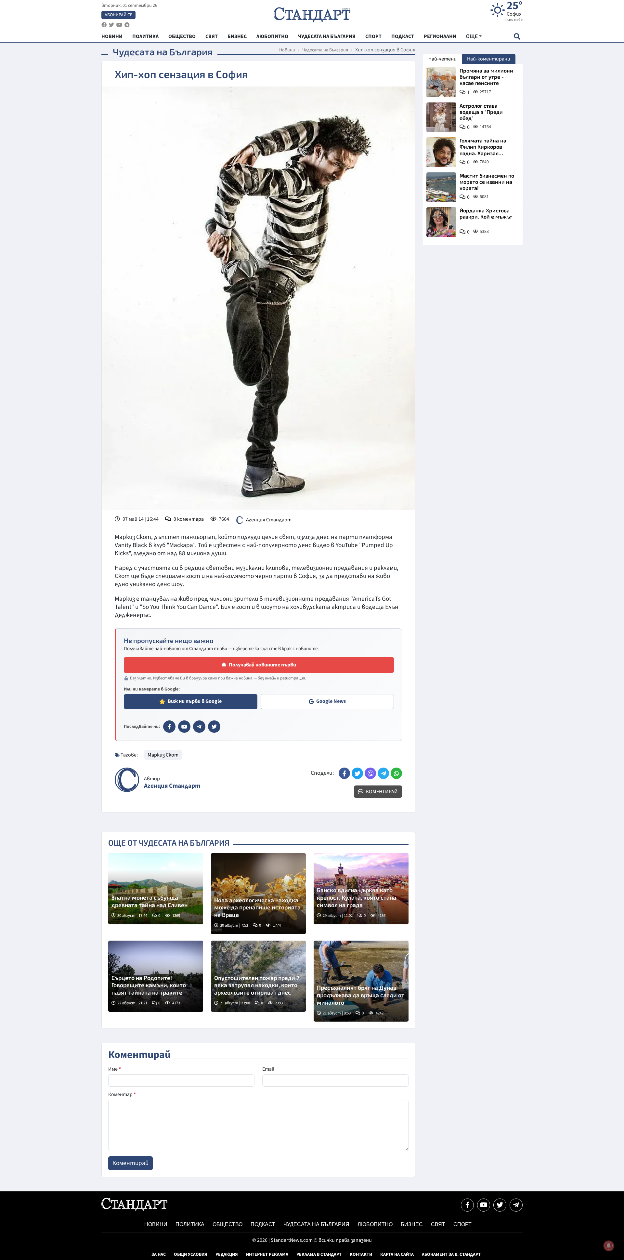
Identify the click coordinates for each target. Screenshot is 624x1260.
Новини (287, 50)
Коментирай (381, 791)
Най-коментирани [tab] (488, 58)
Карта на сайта (397, 1254)
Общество (227, 1224)
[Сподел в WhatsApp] (396, 773)
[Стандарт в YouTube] (184, 726)
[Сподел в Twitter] (357, 773)
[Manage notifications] (609, 1245)
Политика (190, 1224)
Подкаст (263, 1224)
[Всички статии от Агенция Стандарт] (127, 780)
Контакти (361, 1254)
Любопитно (375, 1224)
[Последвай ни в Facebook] (467, 1205)
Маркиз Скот (163, 754)
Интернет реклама (267, 1254)
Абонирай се (118, 15)
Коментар (122, 1094)
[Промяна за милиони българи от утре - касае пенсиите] (441, 82)
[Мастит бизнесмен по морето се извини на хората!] (441, 187)
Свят (438, 1224)
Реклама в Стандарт (319, 1254)
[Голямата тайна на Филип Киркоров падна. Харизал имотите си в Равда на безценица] (441, 152)
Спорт (462, 1224)
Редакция (226, 1254)
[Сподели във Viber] (370, 773)
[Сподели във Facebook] (344, 773)
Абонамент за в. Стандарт (451, 1254)
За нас (158, 1254)
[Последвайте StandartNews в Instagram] (111, 25)
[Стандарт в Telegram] (199, 726)
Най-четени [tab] (442, 58)
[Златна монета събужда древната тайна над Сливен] (155, 888)
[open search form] (517, 36)
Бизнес (412, 1224)
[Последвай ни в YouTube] (483, 1205)
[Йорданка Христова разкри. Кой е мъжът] (441, 222)
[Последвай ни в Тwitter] (499, 1205)
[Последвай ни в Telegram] (516, 1205)
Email (268, 1069)
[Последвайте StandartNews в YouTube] (119, 25)
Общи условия (190, 1254)
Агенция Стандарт (269, 519)
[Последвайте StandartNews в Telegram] (127, 25)
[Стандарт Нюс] (134, 1209)
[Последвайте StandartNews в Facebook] (104, 25)
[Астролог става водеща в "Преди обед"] (441, 117)
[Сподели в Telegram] (383, 773)
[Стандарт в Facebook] (169, 726)
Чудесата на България (325, 50)
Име (114, 1069)
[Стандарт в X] (214, 726)
